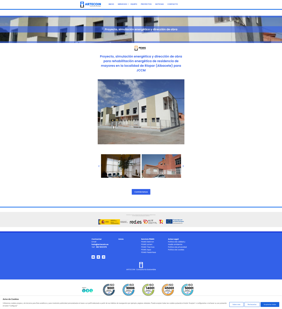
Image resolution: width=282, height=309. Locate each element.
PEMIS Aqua (146, 249)
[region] (141, 302)
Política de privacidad (177, 247)
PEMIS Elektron (147, 241)
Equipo (134, 4)
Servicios (122, 4)
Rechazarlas (252, 304)
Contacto (172, 4)
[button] (99, 166)
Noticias (159, 4)
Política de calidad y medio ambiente (176, 243)
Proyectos (146, 4)
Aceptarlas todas (270, 304)
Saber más (236, 304)
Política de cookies (176, 249)
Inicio (111, 4)
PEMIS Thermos (147, 247)
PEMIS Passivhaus (148, 252)
